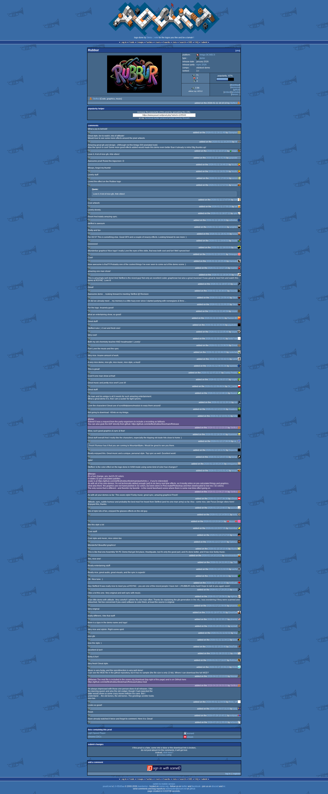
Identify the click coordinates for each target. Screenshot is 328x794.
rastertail (233, 352)
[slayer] (239, 332)
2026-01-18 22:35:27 (217, 619)
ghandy (233, 619)
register (237, 774)
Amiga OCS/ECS (205, 55)
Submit (204, 42)
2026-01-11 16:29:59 (222, 142)
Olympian (232, 132)
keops (234, 185)
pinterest (164, 118)
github (237, 90)
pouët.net (107, 786)
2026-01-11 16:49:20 (218, 164)
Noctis (234, 164)
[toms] (239, 535)
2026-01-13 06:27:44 (217, 492)
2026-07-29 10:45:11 (217, 715)
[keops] (239, 185)
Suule (234, 240)
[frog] (239, 633)
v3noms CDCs (94, 736)
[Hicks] (239, 667)
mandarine (143, 786)
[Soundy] (239, 291)
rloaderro (233, 409)
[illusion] (239, 393)
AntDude (233, 583)
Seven (234, 576)
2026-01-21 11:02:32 (220, 633)
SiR (235, 200)
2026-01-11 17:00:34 (219, 178)
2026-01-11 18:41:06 (219, 234)
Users (158, 42)
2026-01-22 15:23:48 (216, 646)
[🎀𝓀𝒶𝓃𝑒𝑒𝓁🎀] (239, 521)
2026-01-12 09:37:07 (218, 379)
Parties (149, 42)
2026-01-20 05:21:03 (217, 626)
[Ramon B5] (239, 318)
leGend (233, 722)
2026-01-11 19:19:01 (216, 254)
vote (156, 37)
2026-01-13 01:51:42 (218, 470)
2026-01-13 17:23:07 (216, 542)
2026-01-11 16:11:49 (215, 132)
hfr (236, 142)
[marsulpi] (239, 261)
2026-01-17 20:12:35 (216, 583)
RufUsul (233, 660)
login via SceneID (170, 769)
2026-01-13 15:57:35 (216, 528)
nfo (237, 50)
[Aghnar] (239, 596)
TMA (235, 562)
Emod (234, 345)
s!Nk (235, 653)
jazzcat (234, 508)
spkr (235, 213)
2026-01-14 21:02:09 (219, 569)
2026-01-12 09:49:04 (215, 386)
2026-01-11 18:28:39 (216, 220)
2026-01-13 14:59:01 (220, 514)
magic (234, 151)
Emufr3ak (232, 612)
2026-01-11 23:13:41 (215, 338)
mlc (235, 247)
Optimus (233, 542)
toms (235, 535)
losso (234, 234)
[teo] (239, 275)
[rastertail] (239, 352)
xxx (235, 402)
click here (167, 752)
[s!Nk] (239, 653)
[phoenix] (239, 605)
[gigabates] (239, 325)
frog (235, 633)
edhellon (233, 220)
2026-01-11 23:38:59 (219, 345)
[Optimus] (239, 542)
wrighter (233, 227)
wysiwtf (234, 626)
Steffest (96, 99)
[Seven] (239, 576)
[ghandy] (239, 619)
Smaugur (233, 254)
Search (182, 42)
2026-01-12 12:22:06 (216, 409)
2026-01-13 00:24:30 (214, 464)
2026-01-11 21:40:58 (218, 311)
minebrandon (231, 555)
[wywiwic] (239, 366)
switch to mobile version (164, 784)
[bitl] (239, 206)
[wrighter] (239, 227)
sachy (234, 569)
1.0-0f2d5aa (118, 786)
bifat (235, 416)
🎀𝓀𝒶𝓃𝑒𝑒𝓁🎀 (232, 521)
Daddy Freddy (230, 372)
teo (235, 275)
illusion (234, 393)
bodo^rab (232, 338)
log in (227, 774)
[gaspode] (239, 158)
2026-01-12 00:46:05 (216, 352)
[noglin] (239, 379)
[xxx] (239, 402)
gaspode (233, 158)
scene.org (163, 786)
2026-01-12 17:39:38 (221, 441)
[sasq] (239, 709)
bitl (236, 206)
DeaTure (233, 646)
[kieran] (239, 457)
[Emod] (239, 345)
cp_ (235, 441)
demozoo (235, 87)
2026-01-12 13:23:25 (217, 427)
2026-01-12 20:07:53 (218, 457)
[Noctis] (239, 164)
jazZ (235, 284)
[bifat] (239, 416)
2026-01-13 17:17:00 (220, 535)
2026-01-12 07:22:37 (211, 372)
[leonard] (185, 733)
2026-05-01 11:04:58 (216, 702)
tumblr (171, 118)
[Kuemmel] (239, 434)
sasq (235, 709)
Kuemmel (232, 434)
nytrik (234, 359)
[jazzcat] (239, 508)
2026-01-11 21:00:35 (219, 304)
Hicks (234, 667)
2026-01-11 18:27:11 (220, 213)
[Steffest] (91, 99)
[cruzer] (239, 311)
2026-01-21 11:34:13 (220, 640)
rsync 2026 (201, 64)
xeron (234, 178)
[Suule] (239, 240)
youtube (236, 92)
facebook (149, 118)
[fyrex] (239, 640)
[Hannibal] (239, 528)
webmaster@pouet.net (176, 789)
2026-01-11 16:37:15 (217, 151)
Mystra (234, 549)
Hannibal (233, 528)
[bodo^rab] (239, 338)
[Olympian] (239, 132)
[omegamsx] (239, 464)
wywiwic (233, 366)
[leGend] (239, 722)
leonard (190, 733)
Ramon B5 (232, 318)
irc (224, 786)
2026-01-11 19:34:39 (221, 275)
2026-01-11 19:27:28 (217, 268)
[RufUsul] (239, 660)
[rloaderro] (239, 409)
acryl (235, 589)
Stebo (149, 37)
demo (200, 58)
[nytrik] (239, 359)
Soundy (233, 291)
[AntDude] (239, 583)
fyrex (235, 640)
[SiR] (239, 200)
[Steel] (239, 297)
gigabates (232, 325)
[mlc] (239, 247)
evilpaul (233, 715)
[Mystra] (239, 549)
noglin (234, 379)
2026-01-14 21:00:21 (220, 562)
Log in (124, 42)
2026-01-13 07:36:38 (218, 498)
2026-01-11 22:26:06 (215, 325)
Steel (235, 297)
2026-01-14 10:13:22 (212, 555)
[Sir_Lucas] (239, 386)
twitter (157, 118)
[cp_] (239, 441)
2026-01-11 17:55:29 (221, 206)
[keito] (239, 514)
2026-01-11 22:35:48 (218, 332)
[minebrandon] (239, 555)
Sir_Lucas (232, 386)
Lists (174, 42)
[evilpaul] (239, 715)
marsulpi (233, 261)
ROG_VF (233, 702)
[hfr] (239, 142)
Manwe (233, 676)
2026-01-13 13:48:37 (218, 508)
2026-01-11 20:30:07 (217, 291)
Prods (131, 42)
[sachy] (239, 569)
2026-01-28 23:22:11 (220, 653)
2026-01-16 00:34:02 (218, 576)
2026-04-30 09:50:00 (217, 685)
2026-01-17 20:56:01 (217, 596)
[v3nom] (239, 498)
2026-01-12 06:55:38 (216, 366)
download (235, 85)
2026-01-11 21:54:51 (214, 318)
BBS (190, 42)
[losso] (239, 234)
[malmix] (239, 268)
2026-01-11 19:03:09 (221, 247)
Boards (166, 42)
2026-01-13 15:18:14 (213, 521)
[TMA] (239, 562)
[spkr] (239, 213)
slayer (234, 332)
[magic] (239, 151)
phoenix (233, 605)
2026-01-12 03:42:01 (219, 359)
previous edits (164, 755)
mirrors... (236, 94)
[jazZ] (239, 284)
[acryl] (239, 589)
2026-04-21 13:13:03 (217, 676)
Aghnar (233, 596)
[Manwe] (239, 676)
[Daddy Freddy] (239, 372)
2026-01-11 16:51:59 (218, 171)
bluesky (178, 118)
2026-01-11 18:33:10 (217, 227)
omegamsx (232, 464)
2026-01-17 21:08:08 (217, 605)
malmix (234, 268)
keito (235, 514)
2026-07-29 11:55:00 (217, 722)
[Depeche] (239, 450)
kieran (234, 457)
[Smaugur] (239, 254)
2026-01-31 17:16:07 (217, 660)
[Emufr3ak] (239, 612)
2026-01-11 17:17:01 (218, 185)
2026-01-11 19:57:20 (220, 284)
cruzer (234, 311)
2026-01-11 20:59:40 (219, 297)
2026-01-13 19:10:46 (218, 549)
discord (215, 786)
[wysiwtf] (239, 626)
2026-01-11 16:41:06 (216, 158)
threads (186, 118)
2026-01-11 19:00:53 (219, 240)
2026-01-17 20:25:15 (220, 589)
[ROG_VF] (239, 702)
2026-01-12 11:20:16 (221, 402)
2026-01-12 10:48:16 (217, 393)
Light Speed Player (97, 733)
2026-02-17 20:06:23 (219, 667)
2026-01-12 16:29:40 (215, 434)
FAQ (196, 42)
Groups (140, 42)
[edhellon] (239, 220)
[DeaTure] (239, 646)
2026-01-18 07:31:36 (215, 612)
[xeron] (239, 178)
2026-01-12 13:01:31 (220, 416)
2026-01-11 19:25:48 (216, 261)
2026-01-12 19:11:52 (216, 450)
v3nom (234, 498)
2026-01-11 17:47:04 (221, 200)
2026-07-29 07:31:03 (220, 709)
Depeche (233, 450)
